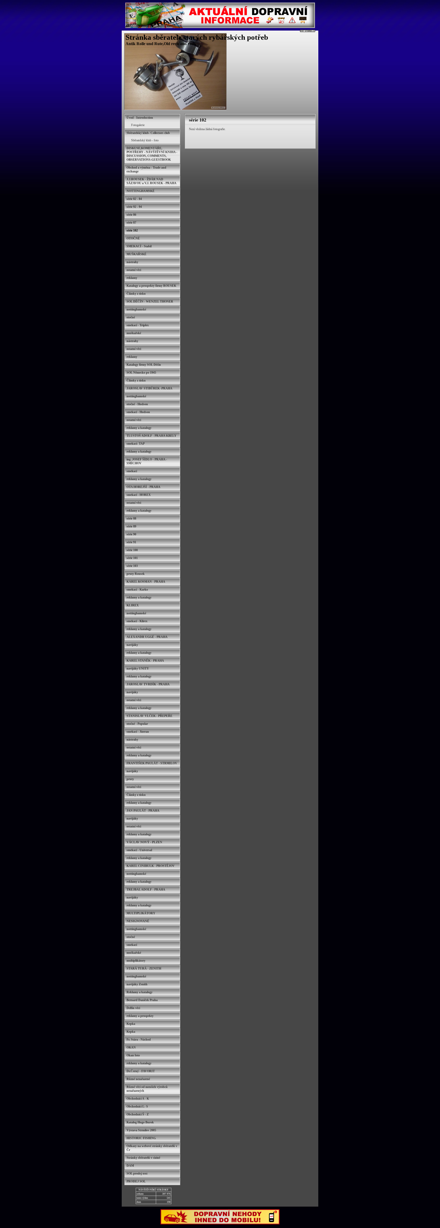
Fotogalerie (138, 125)
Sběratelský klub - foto (145, 140)
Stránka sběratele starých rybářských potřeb (197, 37)
